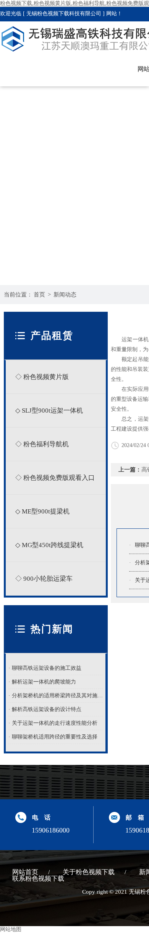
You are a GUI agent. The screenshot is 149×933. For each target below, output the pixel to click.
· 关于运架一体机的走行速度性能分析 (52, 723)
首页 (39, 295)
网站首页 (25, 872)
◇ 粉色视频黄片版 (42, 377)
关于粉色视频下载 (89, 872)
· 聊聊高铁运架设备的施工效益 (44, 668)
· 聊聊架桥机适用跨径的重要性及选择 (52, 737)
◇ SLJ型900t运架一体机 (49, 410)
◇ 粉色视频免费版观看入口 (55, 477)
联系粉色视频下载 (38, 878)
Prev (13, 170)
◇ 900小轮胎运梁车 (44, 578)
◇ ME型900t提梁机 (42, 511)
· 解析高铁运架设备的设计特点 (44, 709)
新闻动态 (64, 295)
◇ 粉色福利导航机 (42, 444)
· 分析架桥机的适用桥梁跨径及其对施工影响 (55, 695)
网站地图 (10, 929)
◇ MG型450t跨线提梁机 (49, 545)
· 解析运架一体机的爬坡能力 (42, 682)
